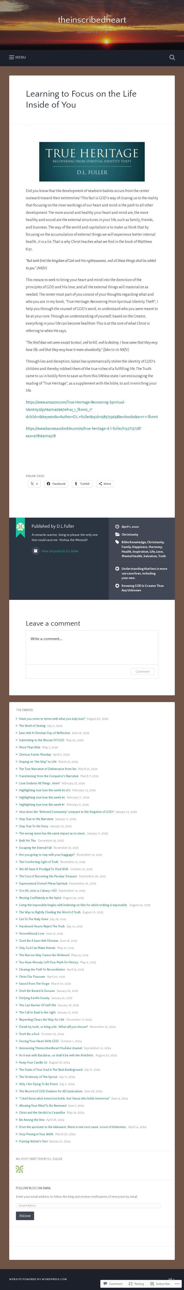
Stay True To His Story (33, 826)
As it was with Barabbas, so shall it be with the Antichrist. (56, 1055)
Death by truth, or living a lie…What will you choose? (53, 1026)
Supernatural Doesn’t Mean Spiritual (43, 883)
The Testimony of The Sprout (38, 1077)
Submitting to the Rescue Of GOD (41, 740)
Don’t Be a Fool (29, 1034)
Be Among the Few (31, 1120)
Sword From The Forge (34, 983)
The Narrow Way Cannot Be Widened (44, 955)
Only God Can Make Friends (37, 948)
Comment (143, 671)
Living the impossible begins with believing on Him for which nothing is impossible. (73, 905)
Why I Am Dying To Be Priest (38, 1084)
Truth (162, 556)
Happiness (139, 547)
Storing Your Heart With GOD (39, 1041)
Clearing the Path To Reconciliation (42, 969)
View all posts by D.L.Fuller (60, 551)
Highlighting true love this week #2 (42, 797)
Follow (25, 1216)
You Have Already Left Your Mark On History (48, 962)
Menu (20, 57)
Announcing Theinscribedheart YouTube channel (50, 1048)
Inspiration (140, 551)
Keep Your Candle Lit (33, 1062)
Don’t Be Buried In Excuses (37, 991)
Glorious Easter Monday (35, 754)
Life (152, 551)
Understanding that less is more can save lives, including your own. (144, 573)
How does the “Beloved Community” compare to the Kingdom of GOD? (66, 811)
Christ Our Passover (32, 976)
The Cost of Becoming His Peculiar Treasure (48, 876)
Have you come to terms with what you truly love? (52, 718)
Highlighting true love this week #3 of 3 (44, 790)
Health (126, 551)
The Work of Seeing (32, 725)
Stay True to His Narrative (36, 819)
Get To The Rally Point (33, 919)
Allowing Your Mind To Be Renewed (42, 1105)
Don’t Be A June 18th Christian (38, 940)
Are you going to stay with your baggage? (47, 854)
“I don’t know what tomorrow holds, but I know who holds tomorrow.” (64, 1098)
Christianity (130, 534)
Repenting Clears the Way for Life (41, 1019)
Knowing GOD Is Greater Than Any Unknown (143, 588)
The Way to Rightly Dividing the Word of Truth (50, 912)
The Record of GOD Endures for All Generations (51, 1091)
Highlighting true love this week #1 (42, 804)
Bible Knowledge (134, 542)
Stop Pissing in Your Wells (36, 1134)
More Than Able (29, 747)
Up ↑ (172, 1279)
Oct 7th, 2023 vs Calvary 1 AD (38, 890)
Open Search (171, 57)
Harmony (155, 547)
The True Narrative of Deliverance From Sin (47, 769)
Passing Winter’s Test (33, 1141)
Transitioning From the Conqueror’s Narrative (49, 776)
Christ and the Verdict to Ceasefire (42, 1112)
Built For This (27, 840)
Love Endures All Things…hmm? (39, 783)
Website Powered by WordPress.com (38, 1279)
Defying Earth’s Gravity (34, 998)
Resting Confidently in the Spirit (40, 898)
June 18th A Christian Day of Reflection (44, 733)
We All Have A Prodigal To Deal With (43, 869)
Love (159, 551)
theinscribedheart (92, 20)
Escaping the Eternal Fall (35, 847)
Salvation (150, 556)
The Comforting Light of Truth (38, 862)
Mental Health (132, 556)
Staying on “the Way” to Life (38, 761)
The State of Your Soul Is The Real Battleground (51, 1069)
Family (126, 547)
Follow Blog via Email (33, 1188)
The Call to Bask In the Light (37, 1012)
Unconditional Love (31, 933)
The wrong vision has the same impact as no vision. (52, 833)
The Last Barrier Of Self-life (37, 1005)
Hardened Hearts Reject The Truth (42, 926)
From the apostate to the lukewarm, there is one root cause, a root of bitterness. (73, 1127)
